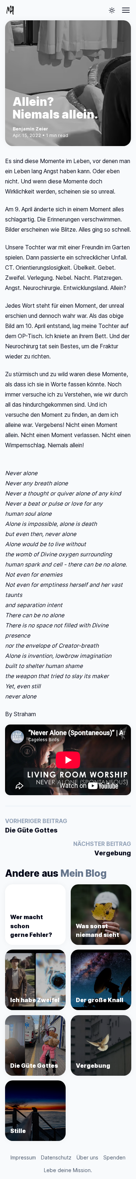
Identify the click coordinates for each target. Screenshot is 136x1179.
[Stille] (35, 1110)
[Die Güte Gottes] (35, 1045)
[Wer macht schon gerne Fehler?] (35, 914)
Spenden (114, 1157)
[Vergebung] (101, 1045)
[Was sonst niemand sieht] (101, 914)
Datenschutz (56, 1157)
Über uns (87, 1157)
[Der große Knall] (101, 980)
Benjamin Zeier (30, 129)
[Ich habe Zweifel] (35, 980)
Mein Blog (84, 873)
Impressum (23, 1157)
